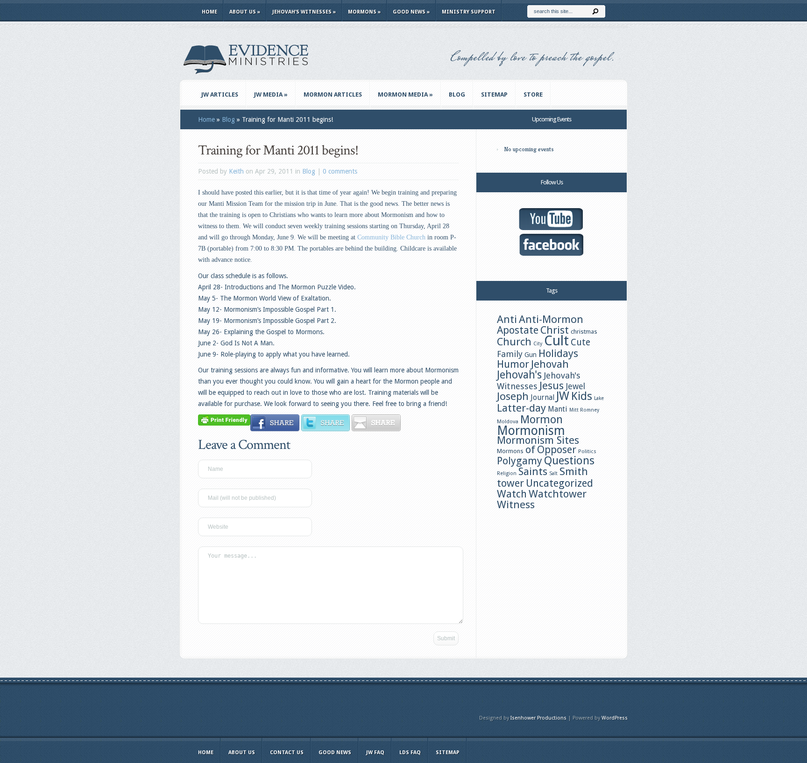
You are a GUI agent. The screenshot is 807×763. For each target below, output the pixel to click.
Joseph (513, 396)
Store (533, 94)
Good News (411, 12)
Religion (507, 473)
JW (562, 396)
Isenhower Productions (538, 718)
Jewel (575, 386)
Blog (457, 94)
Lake (599, 398)
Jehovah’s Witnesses (304, 12)
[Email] (376, 429)
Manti (557, 409)
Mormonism (531, 430)
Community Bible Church (391, 237)
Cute (580, 342)
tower (510, 483)
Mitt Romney (584, 410)
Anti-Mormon (551, 319)
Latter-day (521, 408)
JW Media (271, 94)
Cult (556, 341)
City (537, 344)
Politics (587, 451)
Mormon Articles (333, 94)
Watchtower (558, 494)
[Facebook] (274, 429)
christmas (584, 331)
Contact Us (287, 752)
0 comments (340, 171)
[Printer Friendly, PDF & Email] (224, 419)
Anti (507, 319)
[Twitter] (325, 429)
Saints (532, 471)
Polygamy (519, 461)
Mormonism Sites (538, 440)
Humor (513, 364)
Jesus (551, 385)
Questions (569, 460)
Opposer (556, 449)
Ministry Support (469, 12)
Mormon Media (405, 94)
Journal (542, 397)
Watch (512, 494)
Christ (554, 330)
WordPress (615, 718)
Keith (236, 171)
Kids (581, 396)
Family (510, 354)
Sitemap (494, 94)
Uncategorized (559, 483)
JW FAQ (375, 752)
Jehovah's (519, 375)
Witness (516, 504)
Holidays (558, 353)
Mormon (541, 419)
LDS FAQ (410, 752)
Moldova (507, 421)
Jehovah (550, 364)
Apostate (517, 330)
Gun (530, 354)
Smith (573, 471)
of (530, 449)
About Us (244, 12)
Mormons (364, 12)
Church (514, 342)
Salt (553, 473)
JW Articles (219, 94)
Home (209, 12)
